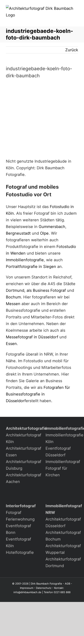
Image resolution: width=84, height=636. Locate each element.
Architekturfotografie (26, 428)
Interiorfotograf (21, 506)
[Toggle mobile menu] (76, 20)
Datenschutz (43, 587)
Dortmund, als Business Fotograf (36, 290)
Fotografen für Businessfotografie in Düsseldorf (38, 394)
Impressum (26, 587)
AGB (67, 583)
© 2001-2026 (20, 583)
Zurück (71, 50)
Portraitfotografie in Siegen (31, 266)
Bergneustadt (18, 233)
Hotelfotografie (20, 552)
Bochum (13, 297)
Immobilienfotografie (25, 260)
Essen (11, 343)
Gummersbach (52, 226)
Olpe (44, 233)
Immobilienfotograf (63, 461)
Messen (13, 303)
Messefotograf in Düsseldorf (32, 337)
